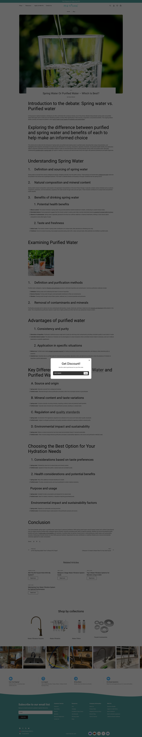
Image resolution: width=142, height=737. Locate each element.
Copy (85, 373)
